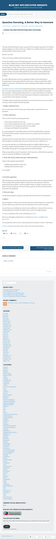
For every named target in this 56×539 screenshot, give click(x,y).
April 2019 (6, 338)
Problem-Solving (7, 460)
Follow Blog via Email (11, 518)
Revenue (5, 473)
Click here (5, 226)
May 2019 (5, 336)
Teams (4, 482)
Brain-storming (34, 26)
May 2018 (5, 351)
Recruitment (6, 471)
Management (6, 430)
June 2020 (5, 315)
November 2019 (7, 326)
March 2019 (6, 339)
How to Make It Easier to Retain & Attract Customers (45, 248)
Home (3, 14)
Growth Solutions (7, 416)
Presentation (6, 456)
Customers (6, 391)
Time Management (7, 486)
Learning (5, 429)
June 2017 (5, 354)
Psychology (6, 468)
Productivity (6, 463)
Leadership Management (9, 427)
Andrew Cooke (16, 26)
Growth (5, 412)
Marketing (6, 435)
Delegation (6, 396)
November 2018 (7, 346)
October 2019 (6, 328)
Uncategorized (7, 490)
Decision (5, 393)
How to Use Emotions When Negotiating (12, 247)
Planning (5, 455)
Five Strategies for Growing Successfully (13, 294)
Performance (6, 448)
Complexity (6, 383)
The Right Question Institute (10, 89)
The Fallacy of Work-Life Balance (11, 290)
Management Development (10, 432)
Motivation (6, 438)
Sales (4, 474)
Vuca (4, 495)
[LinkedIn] (5, 505)
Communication (7, 380)
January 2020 (6, 323)
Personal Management (8, 452)
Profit (4, 464)
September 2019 (7, 330)
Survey (5, 477)
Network (5, 442)
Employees (6, 406)
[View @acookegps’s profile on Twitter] (3, 505)
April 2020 (6, 318)
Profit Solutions (7, 466)
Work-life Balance (7, 499)
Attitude (5, 367)
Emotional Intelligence (9, 399)
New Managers (7, 443)
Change (5, 377)
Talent (4, 481)
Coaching (5, 378)
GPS (4, 411)
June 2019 (5, 334)
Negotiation (6, 440)
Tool (4, 487)
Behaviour (5, 372)
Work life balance (7, 497)
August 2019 (6, 331)
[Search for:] (9, 283)
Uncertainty (6, 492)
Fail (4, 408)
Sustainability (6, 479)
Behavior (5, 370)
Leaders (5, 422)
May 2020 (5, 317)
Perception (6, 447)
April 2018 (6, 352)
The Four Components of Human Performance (14, 296)
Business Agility (7, 373)
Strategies (5, 476)
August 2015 (6, 360)
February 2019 (6, 341)
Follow (6, 526)
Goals (4, 409)
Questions (40, 26)
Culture (5, 390)
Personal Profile (7, 453)
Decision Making (7, 395)
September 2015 (7, 359)
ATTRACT (5, 369)
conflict (5, 385)
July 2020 (5, 313)
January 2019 (6, 343)
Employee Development (9, 401)
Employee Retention (8, 404)
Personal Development (9, 450)
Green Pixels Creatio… (13, 303)
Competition (6, 382)
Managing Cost (7, 434)
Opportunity (6, 445)
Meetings (5, 437)
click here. (33, 213)
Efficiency (5, 398)
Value (4, 494)
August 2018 (6, 347)
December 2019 (7, 325)
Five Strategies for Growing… (27, 303)
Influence (5, 419)
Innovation (25, 26)
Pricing (5, 458)
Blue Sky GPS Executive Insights (28, 5)
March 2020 (6, 320)
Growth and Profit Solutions (10, 414)
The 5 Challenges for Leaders (10, 291)
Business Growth (7, 375)
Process (5, 461)
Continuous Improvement (9, 386)
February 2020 (6, 321)
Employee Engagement (9, 403)
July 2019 (5, 333)
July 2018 (5, 349)
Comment (48, 271)
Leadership (6, 424)
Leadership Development (9, 425)
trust (4, 489)
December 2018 (7, 344)
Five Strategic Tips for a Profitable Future (13, 293)
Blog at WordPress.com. (7, 536)
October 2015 (6, 357)
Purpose (5, 469)
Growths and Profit (8, 417)
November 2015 (7, 356)
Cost (4, 388)
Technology (6, 484)
